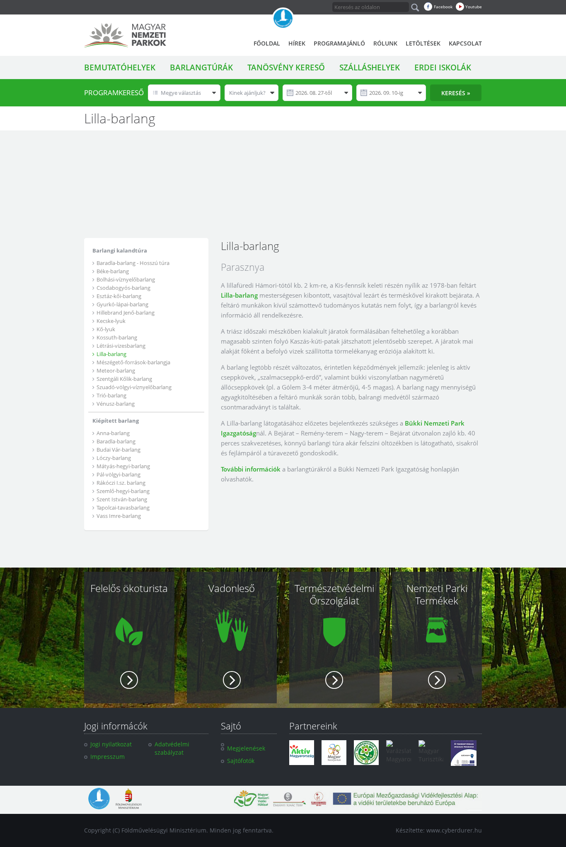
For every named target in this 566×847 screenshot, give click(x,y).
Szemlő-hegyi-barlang (123, 491)
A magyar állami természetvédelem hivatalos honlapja (283, 18)
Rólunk (385, 43)
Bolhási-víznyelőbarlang (126, 279)
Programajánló (339, 43)
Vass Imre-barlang (119, 516)
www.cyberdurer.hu (454, 830)
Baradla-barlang (116, 441)
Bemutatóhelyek (119, 67)
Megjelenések (246, 748)
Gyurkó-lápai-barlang (122, 304)
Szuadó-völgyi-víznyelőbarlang (134, 387)
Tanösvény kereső (286, 67)
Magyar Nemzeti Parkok (125, 35)
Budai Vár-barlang (118, 449)
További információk (251, 469)
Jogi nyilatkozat (111, 744)
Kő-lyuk (106, 329)
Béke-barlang (113, 271)
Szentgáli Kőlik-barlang (124, 379)
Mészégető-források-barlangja (133, 362)
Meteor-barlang (116, 370)
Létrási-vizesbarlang (121, 345)
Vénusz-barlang (116, 403)
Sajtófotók (240, 761)
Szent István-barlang (122, 499)
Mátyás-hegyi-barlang (123, 466)
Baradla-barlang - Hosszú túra (133, 263)
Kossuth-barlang (117, 337)
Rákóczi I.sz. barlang (121, 482)
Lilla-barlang (111, 354)
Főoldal (267, 43)
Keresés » (455, 93)
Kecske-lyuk (111, 321)
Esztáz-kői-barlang (119, 296)
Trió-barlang (111, 395)
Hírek (296, 43)
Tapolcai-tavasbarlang (123, 507)
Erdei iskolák (442, 67)
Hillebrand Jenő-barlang (126, 312)
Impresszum (107, 756)
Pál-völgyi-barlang (118, 474)
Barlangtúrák (201, 67)
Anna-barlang (113, 433)
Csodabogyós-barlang (123, 287)
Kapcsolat (465, 43)
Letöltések (423, 43)
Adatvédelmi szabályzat (172, 748)
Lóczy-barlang (114, 458)
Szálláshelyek (369, 67)
